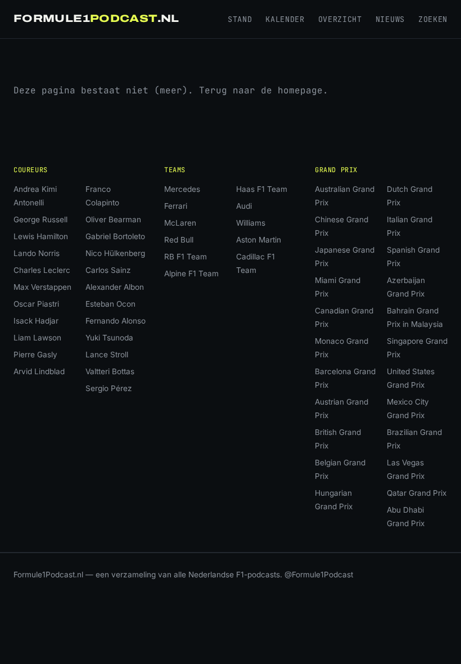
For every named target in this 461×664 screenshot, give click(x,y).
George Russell (40, 219)
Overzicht (340, 19)
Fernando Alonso (115, 320)
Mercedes (182, 189)
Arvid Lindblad (39, 371)
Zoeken (433, 19)
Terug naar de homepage (261, 90)
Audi (244, 205)
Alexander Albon (114, 286)
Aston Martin (258, 239)
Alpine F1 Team (191, 273)
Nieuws (390, 19)
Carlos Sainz (108, 270)
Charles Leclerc (41, 270)
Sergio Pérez (108, 388)
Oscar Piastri (36, 303)
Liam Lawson (37, 337)
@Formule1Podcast (318, 574)
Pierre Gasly (35, 354)
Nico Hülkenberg (115, 253)
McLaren (180, 222)
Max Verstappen (42, 286)
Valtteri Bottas (109, 371)
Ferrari (175, 205)
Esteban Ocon (110, 303)
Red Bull (178, 239)
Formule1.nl (96, 18)
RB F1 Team (185, 256)
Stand (240, 19)
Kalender (284, 19)
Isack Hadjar (35, 320)
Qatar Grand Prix (416, 492)
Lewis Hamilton (40, 236)
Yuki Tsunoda (109, 337)
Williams (250, 222)
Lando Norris (36, 253)
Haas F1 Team (261, 189)
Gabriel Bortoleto (115, 236)
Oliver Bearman (113, 219)
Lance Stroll (106, 354)
